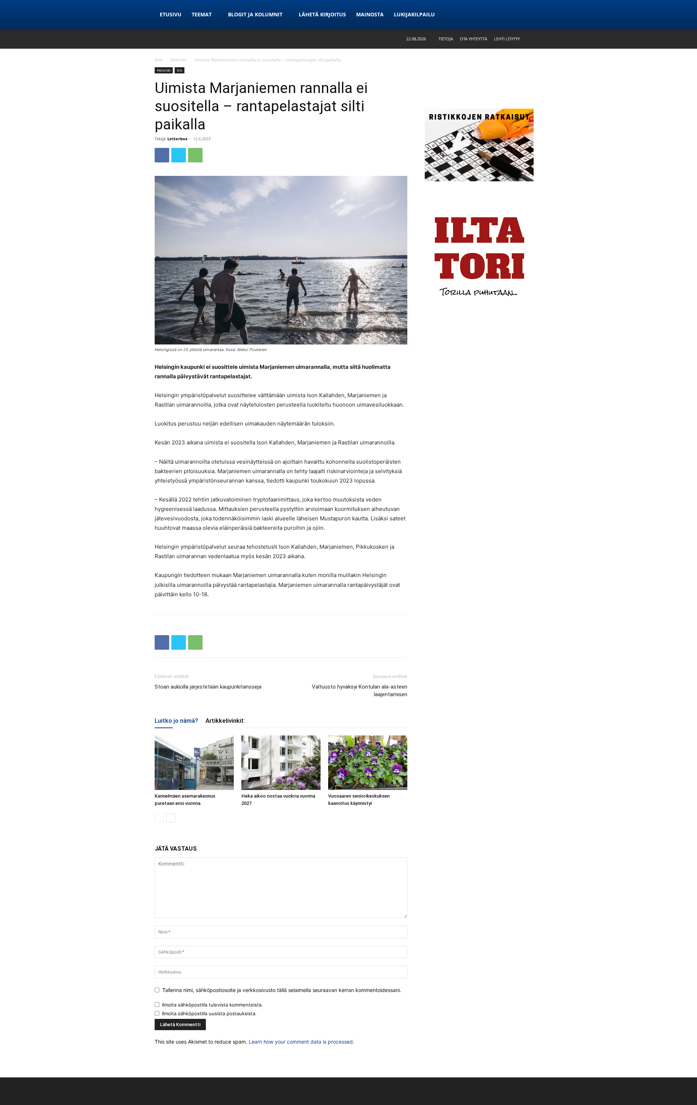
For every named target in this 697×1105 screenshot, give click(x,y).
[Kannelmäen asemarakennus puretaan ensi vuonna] (194, 762)
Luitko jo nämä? (176, 720)
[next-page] (170, 817)
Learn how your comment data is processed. (301, 1042)
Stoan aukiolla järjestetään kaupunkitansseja (208, 686)
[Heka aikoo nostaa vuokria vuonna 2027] (281, 762)
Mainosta (370, 14)
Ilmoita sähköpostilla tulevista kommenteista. (212, 1005)
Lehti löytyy (507, 38)
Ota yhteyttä (473, 38)
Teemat (202, 14)
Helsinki (178, 60)
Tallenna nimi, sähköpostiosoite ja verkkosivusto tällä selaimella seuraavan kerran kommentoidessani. (281, 990)
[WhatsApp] (195, 155)
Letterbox (177, 138)
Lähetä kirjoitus (322, 14)
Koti (158, 60)
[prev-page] (159, 817)
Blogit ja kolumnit (255, 14)
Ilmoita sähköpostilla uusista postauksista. (209, 1013)
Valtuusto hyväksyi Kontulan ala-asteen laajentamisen (359, 690)
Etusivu (171, 14)
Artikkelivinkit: (225, 720)
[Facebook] (162, 155)
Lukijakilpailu (414, 14)
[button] (536, 38)
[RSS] (536, 14)
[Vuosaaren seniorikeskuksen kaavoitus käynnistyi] (367, 762)
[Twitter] (178, 155)
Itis (179, 70)
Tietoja (446, 38)
